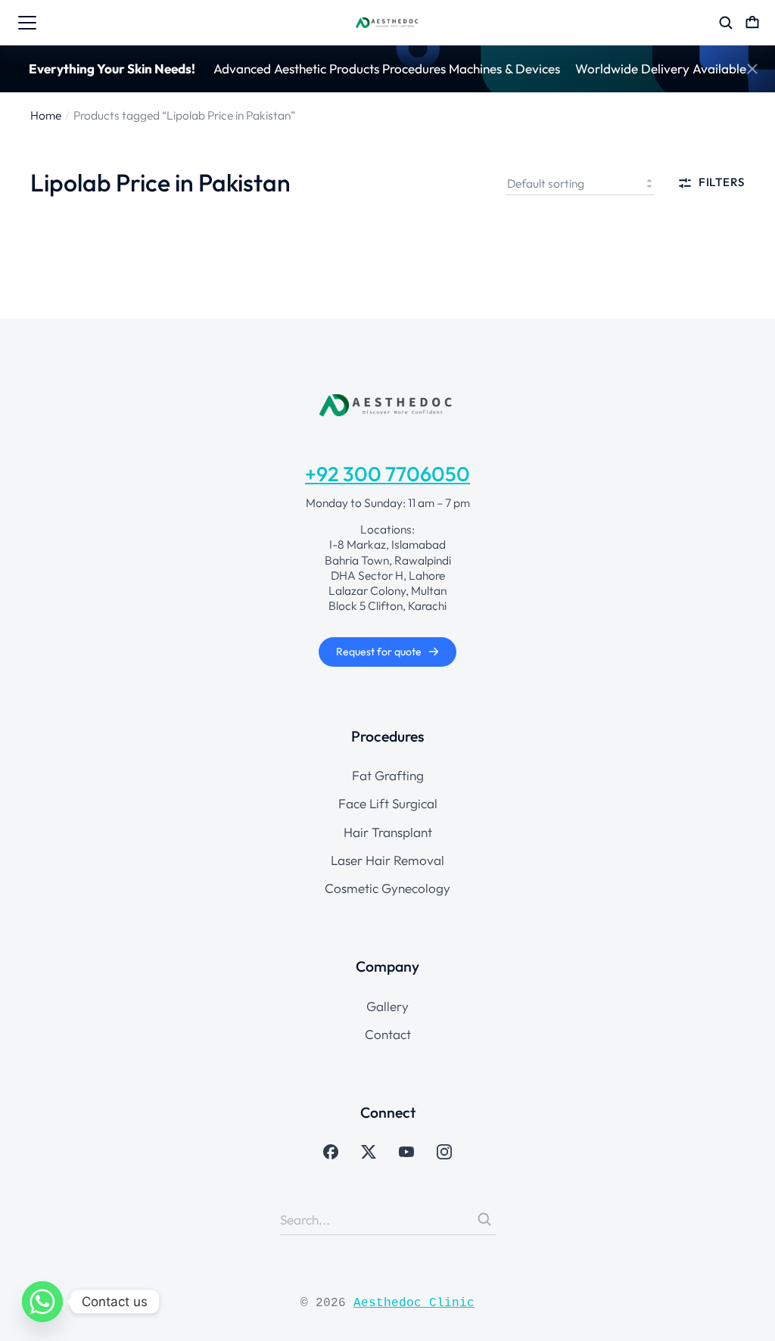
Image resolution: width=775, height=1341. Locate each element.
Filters (722, 183)
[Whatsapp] (42, 1301)
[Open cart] (752, 22)
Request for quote (379, 651)
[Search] (484, 1219)
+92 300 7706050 (387, 474)
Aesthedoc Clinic (414, 1303)
